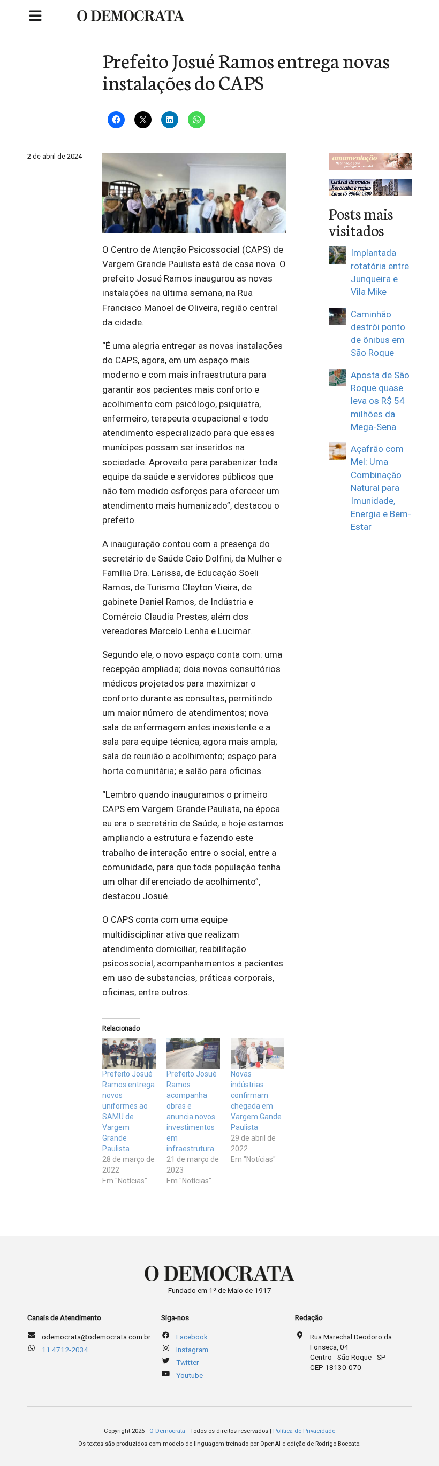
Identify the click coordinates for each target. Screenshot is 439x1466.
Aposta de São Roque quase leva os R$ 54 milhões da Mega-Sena (380, 401)
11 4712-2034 (65, 1349)
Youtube (189, 1375)
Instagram (192, 1349)
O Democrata (167, 1431)
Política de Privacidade (304, 1431)
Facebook (192, 1336)
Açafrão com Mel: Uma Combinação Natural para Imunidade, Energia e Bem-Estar (381, 487)
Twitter (187, 1362)
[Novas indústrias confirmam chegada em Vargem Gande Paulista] (257, 1053)
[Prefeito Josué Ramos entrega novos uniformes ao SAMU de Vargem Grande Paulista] (129, 1053)
